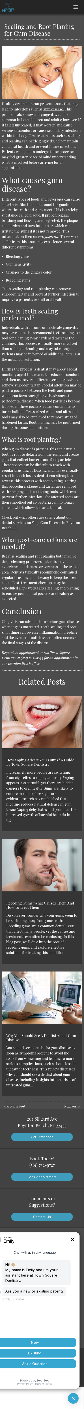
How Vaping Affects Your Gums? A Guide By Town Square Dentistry (40, 761)
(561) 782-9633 (32, 658)
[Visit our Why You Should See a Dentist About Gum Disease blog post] (42, 998)
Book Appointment (42, 1177)
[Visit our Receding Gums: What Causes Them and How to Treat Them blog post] (42, 865)
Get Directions (42, 1137)
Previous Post (15, 1106)
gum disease (53, 109)
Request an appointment (20, 652)
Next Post (71, 1106)
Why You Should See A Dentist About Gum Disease (41, 1037)
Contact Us (42, 1217)
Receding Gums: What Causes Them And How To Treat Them (40, 905)
